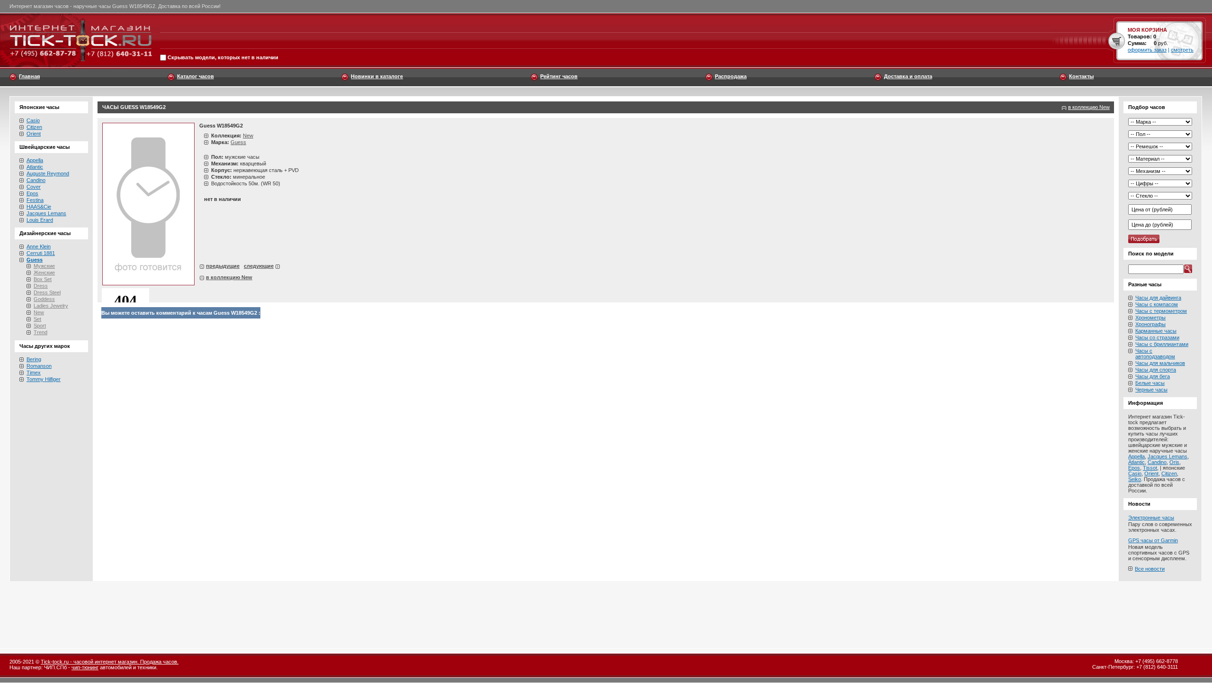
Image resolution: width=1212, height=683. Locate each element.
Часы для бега (1152, 376)
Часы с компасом (1156, 304)
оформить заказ (1147, 50)
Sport (40, 325)
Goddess (44, 299)
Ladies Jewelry (51, 306)
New (39, 312)
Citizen (34, 127)
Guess (238, 142)
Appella (35, 160)
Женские (44, 272)
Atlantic (35, 167)
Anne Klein (39, 246)
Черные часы (1151, 389)
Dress (41, 286)
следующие (259, 266)
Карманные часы (1155, 331)
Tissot (1150, 468)
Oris (1174, 462)
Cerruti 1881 (41, 253)
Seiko (1134, 479)
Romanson (39, 366)
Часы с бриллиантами (1161, 344)
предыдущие (223, 266)
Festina (35, 200)
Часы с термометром (1161, 311)
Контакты (1081, 76)
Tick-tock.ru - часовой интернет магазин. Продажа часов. (109, 662)
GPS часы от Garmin (1153, 540)
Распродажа (731, 76)
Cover (34, 187)
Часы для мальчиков (1160, 363)
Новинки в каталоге (377, 76)
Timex (34, 372)
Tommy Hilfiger (44, 379)
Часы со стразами (1157, 337)
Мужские (44, 266)
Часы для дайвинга (1158, 298)
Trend (40, 332)
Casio (33, 120)
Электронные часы (1151, 517)
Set (37, 319)
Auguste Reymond (48, 173)
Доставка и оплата (908, 76)
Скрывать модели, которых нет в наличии (223, 58)
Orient (34, 134)
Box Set (43, 279)
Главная (29, 76)
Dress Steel (47, 292)
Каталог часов (195, 76)
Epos (32, 193)
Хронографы (1150, 324)
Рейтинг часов (559, 76)
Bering (34, 359)
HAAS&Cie (39, 206)
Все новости (1150, 569)
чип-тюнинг (84, 667)
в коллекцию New (1089, 107)
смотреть (1182, 50)
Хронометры (1150, 317)
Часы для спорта (1155, 370)
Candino (36, 180)
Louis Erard (40, 220)
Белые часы (1150, 383)
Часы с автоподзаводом (1155, 353)
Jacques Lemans (46, 213)
